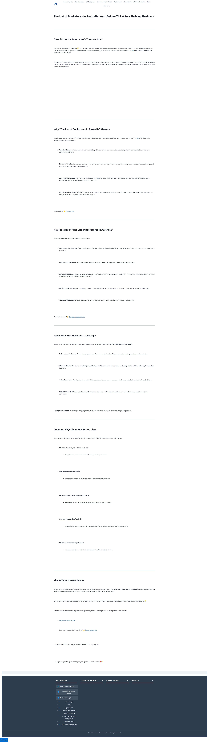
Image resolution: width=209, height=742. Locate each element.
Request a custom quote (77, 317)
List (133, 50)
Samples (70, 2)
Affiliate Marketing (139, 2)
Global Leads (118, 2)
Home (64, 2)
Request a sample (91, 630)
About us (106, 6)
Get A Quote (128, 2)
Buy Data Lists (79, 2)
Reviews (5, 740)
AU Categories (90, 2)
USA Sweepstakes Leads (104, 2)
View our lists (70, 211)
